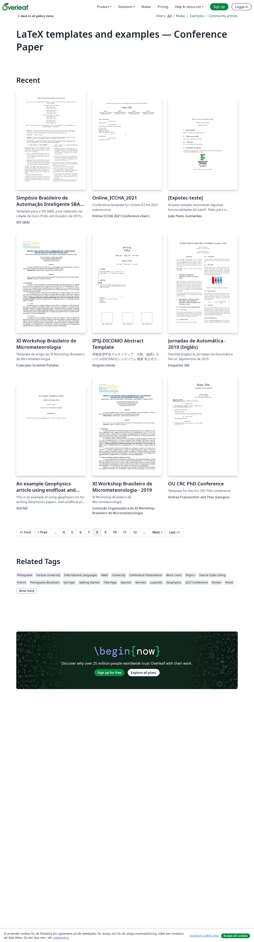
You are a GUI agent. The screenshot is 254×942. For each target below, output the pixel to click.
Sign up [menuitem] (219, 7)
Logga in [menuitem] (241, 7)
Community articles (223, 16)
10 (114, 532)
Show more (26, 591)
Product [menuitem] (103, 7)
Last (174, 532)
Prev (42, 532)
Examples (197, 16)
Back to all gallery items (35, 16)
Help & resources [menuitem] (188, 7)
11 (125, 532)
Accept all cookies (235, 936)
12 (135, 532)
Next (157, 532)
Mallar (181, 16)
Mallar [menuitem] (146, 7)
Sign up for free (109, 672)
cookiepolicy (61, 937)
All (169, 16)
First (25, 532)
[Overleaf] (15, 6)
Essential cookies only (204, 935)
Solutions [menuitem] (125, 7)
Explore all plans (143, 672)
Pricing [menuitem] (163, 7)
